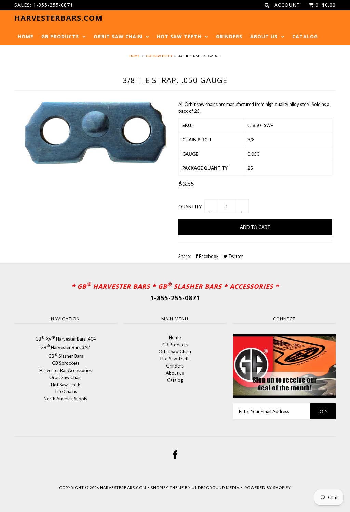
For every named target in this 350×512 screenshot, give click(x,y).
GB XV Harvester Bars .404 (65, 339)
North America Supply (66, 398)
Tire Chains (65, 391)
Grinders (229, 36)
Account (287, 5)
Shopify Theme (167, 487)
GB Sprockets (65, 363)
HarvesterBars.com (123, 487)
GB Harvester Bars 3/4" (65, 347)
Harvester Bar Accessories (65, 370)
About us (264, 36)
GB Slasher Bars (65, 356)
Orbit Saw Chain (118, 36)
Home (25, 36)
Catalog (305, 36)
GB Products (60, 36)
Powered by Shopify (268, 487)
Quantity (190, 206)
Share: (184, 256)
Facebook (208, 256)
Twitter (235, 256)
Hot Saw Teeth (179, 36)
